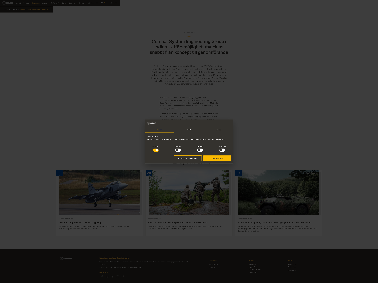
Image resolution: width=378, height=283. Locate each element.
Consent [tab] (160, 130)
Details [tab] (189, 130)
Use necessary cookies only (187, 158)
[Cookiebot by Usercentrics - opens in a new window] (222, 123)
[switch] (178, 150)
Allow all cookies (217, 158)
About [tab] (218, 130)
